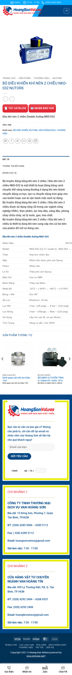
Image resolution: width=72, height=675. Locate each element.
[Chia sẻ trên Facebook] (11, 141)
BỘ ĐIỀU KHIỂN (20, 130)
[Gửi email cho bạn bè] (23, 141)
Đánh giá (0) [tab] (10, 173)
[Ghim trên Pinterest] (29, 141)
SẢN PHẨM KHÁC (47, 130)
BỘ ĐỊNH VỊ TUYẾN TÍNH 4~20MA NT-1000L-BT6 (51, 378)
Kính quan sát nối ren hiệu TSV (16, 378)
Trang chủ (9, 78)
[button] (66, 11)
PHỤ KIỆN (41, 645)
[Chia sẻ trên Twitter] (17, 141)
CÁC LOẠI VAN (26, 645)
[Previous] (3, 365)
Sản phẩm (24, 78)
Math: (15, 471)
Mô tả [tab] (6, 159)
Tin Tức (39, 647)
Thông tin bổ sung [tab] (13, 166)
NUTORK (57, 78)
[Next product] (5, 99)
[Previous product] (12, 99)
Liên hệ (50, 647)
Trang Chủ (11, 645)
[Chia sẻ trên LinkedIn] (36, 141)
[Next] (69, 365)
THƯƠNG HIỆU (41, 78)
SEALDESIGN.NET (36, 656)
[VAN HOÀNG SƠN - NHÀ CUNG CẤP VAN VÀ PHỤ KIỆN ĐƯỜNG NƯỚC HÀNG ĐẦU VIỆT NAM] (32, 11)
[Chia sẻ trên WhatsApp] (5, 141)
